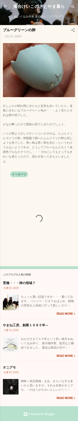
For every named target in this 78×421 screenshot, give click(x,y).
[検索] (73, 7)
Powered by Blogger (41, 414)
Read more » (66, 313)
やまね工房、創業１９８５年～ (26, 325)
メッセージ (19, 174)
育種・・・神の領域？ (19, 283)
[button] (73, 31)
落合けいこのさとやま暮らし (39, 8)
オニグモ (9, 367)
